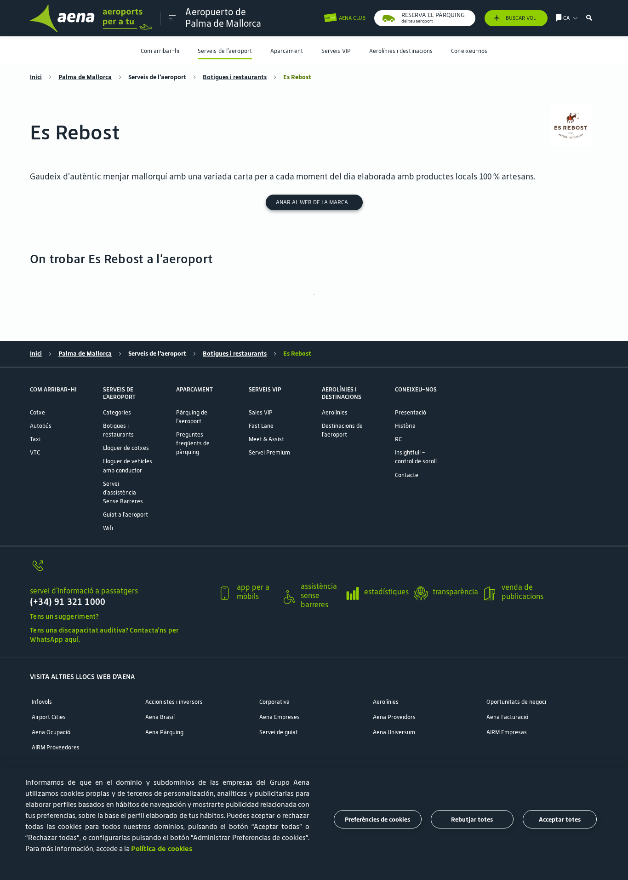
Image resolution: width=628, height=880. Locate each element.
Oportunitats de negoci (516, 701)
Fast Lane (261, 425)
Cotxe (37, 412)
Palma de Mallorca (85, 77)
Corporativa (274, 701)
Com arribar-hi (160, 50)
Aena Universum (394, 732)
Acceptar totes (560, 819)
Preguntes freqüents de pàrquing (193, 443)
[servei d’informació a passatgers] (120, 570)
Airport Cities (49, 716)
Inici (36, 77)
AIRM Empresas (506, 732)
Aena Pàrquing (164, 732)
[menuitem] (159, 50)
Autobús (40, 425)
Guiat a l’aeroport (125, 514)
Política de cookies (161, 848)
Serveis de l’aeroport (225, 50)
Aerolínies (335, 412)
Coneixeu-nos (469, 50)
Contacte (406, 475)
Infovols (42, 701)
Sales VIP (261, 412)
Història (405, 425)
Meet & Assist (266, 439)
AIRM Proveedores (56, 747)
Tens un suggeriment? (64, 616)
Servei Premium (269, 452)
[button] (172, 18)
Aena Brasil (160, 716)
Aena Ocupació (51, 732)
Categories (117, 412)
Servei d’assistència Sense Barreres (123, 492)
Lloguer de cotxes (126, 447)
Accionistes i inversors (174, 701)
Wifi (108, 527)
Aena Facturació (507, 716)
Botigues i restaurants (235, 77)
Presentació (410, 412)
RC (398, 439)
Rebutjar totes (472, 819)
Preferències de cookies (377, 819)
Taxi (35, 439)
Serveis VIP (336, 50)
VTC (35, 452)
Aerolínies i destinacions (401, 50)
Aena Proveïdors (394, 716)
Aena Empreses (279, 716)
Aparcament (286, 50)
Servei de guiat (278, 732)
